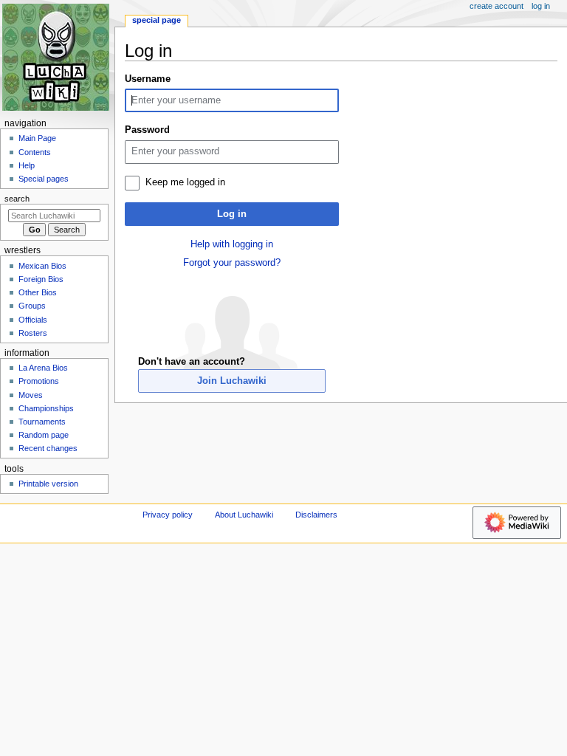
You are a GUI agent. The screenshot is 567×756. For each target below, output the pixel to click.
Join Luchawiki (232, 381)
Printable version (48, 483)
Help (26, 165)
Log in (232, 214)
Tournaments (42, 421)
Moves (30, 395)
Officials (32, 319)
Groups (32, 305)
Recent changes (48, 448)
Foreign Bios (40, 279)
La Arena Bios (43, 367)
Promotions (38, 381)
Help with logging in (231, 244)
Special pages (43, 178)
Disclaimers (316, 514)
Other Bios (37, 292)
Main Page (37, 138)
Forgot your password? (232, 263)
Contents (34, 152)
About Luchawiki (244, 514)
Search (17, 198)
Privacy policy (167, 514)
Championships (46, 408)
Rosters (32, 333)
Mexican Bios (42, 265)
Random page (43, 434)
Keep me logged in (185, 182)
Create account (496, 5)
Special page (156, 20)
